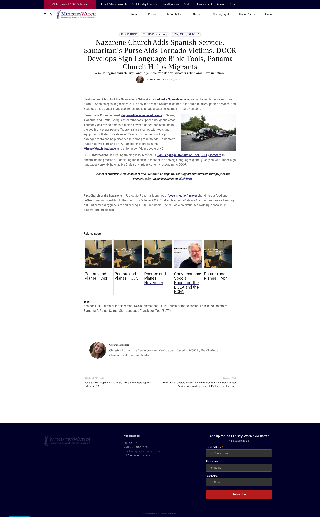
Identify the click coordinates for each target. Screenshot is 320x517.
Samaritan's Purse (95, 310)
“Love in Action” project (183, 195)
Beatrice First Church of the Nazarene (108, 306)
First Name (212, 461)
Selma (113, 310)
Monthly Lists (175, 14)
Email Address (214, 447)
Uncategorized (185, 34)
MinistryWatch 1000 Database (70, 4)
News (196, 14)
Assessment (204, 4)
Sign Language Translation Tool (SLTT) (145, 310)
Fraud (232, 4)
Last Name (212, 476)
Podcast (153, 14)
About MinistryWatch (114, 4)
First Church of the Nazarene (179, 306)
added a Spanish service (172, 99)
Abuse (221, 4)
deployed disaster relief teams (141, 115)
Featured (129, 34)
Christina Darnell (155, 79)
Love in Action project (214, 306)
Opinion (268, 14)
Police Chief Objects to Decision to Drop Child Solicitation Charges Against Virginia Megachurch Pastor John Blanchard (199, 384)
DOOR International (146, 306)
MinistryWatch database (100, 148)
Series (188, 4)
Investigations (170, 4)
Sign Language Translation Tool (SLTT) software (189, 155)
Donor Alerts (247, 14)
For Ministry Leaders (144, 4)
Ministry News (155, 34)
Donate (134, 14)
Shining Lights (221, 14)
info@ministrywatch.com (145, 451)
